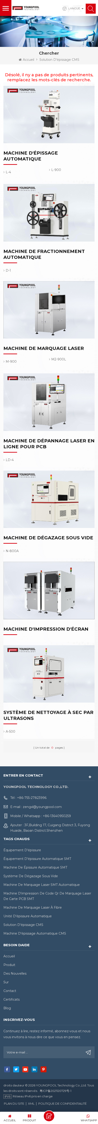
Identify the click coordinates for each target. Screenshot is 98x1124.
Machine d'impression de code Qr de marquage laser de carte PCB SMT (47, 896)
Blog (7, 1008)
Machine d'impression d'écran (45, 629)
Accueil (28, 60)
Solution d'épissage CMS (23, 925)
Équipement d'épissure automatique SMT (37, 859)
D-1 (8, 270)
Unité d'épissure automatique (27, 916)
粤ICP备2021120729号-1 (55, 1091)
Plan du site (14, 1103)
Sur (6, 982)
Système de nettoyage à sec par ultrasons (48, 715)
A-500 (10, 731)
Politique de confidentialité (62, 1103)
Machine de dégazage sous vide (48, 537)
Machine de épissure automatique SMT (35, 867)
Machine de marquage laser (43, 348)
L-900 (56, 170)
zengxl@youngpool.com (42, 807)
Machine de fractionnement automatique (44, 254)
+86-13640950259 (57, 816)
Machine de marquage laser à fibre (32, 907)
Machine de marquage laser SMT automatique (41, 885)
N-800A (12, 551)
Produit (9, 965)
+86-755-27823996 (31, 798)
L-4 (8, 172)
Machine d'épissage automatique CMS (34, 933)
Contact (9, 991)
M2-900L (58, 359)
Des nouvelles (14, 973)
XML (31, 1103)
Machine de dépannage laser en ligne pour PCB (49, 443)
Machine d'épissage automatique (30, 156)
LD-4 (10, 460)
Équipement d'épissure (22, 850)
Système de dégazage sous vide (30, 876)
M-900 (11, 361)
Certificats (11, 999)
